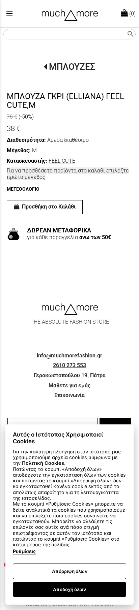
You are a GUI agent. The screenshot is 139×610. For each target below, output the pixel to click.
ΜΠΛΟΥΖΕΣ (72, 67)
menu (9, 13)
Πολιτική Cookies (43, 463)
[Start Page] (69, 13)
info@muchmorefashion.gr (69, 355)
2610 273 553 (69, 365)
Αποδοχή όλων (69, 589)
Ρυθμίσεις (24, 551)
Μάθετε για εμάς (69, 385)
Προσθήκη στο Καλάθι (48, 206)
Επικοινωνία (69, 395)
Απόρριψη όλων (69, 571)
